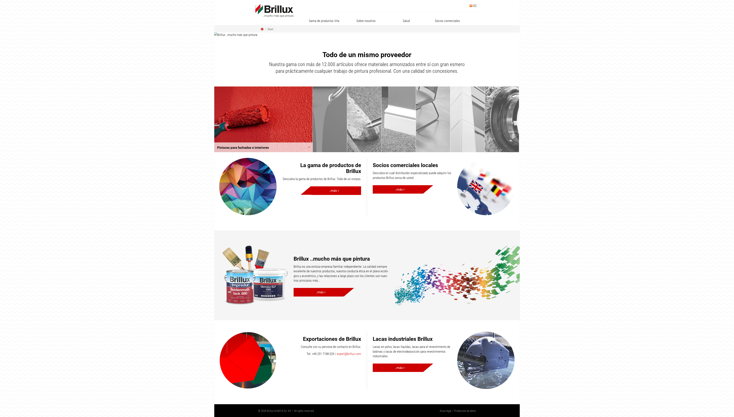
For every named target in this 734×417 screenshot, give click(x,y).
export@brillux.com (349, 354)
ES (475, 6)
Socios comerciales (447, 21)
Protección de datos (465, 411)
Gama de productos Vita (324, 21)
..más (333, 190)
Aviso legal (445, 411)
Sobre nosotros (366, 21)
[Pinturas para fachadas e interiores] (263, 119)
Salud (406, 21)
